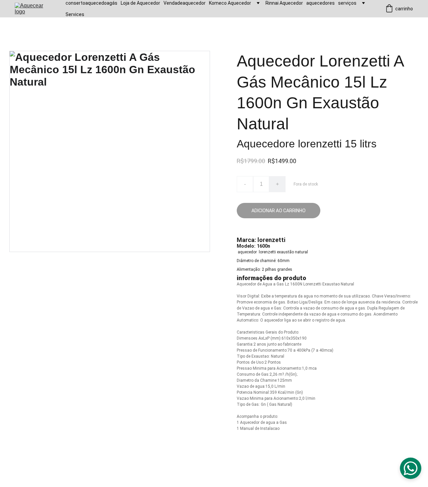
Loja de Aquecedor (140, 3)
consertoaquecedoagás (91, 3)
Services (75, 14)
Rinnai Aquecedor (284, 3)
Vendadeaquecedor (185, 3)
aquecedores (320, 3)
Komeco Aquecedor (230, 3)
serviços (347, 3)
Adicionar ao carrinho (278, 210)
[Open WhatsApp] (410, 468)
